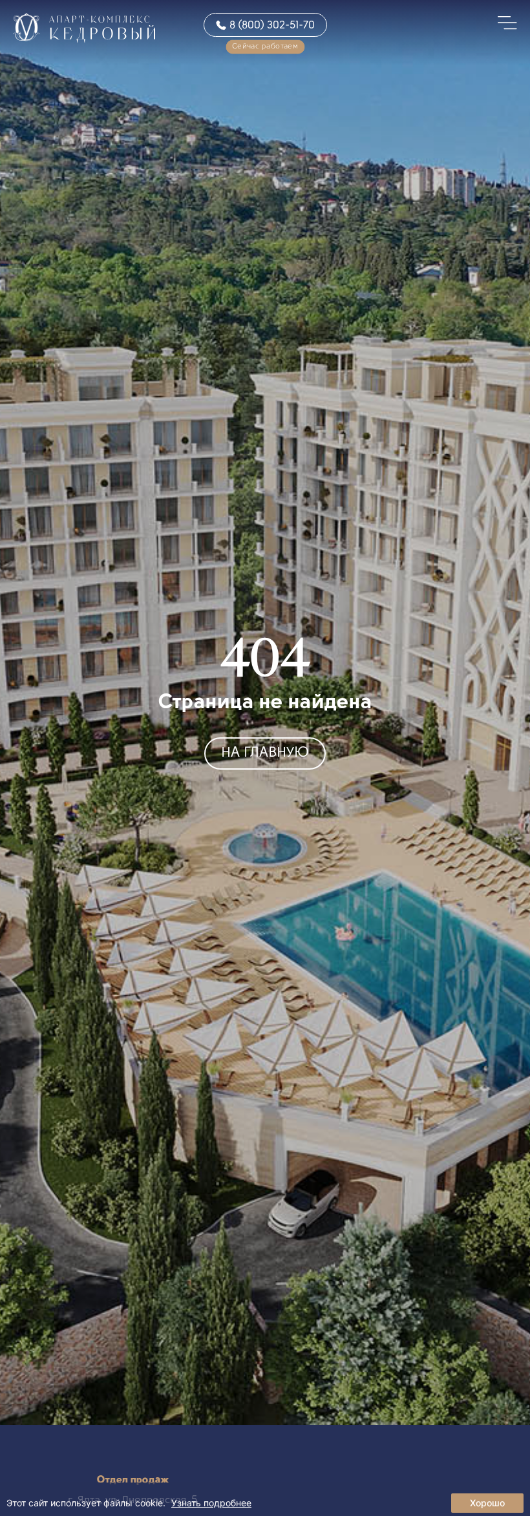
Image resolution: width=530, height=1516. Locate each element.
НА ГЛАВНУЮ (265, 753)
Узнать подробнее (211, 1502)
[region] (265, 1499)
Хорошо (487, 1502)
